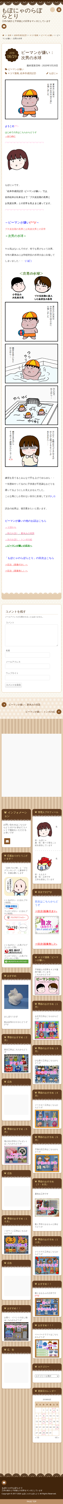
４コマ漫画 (13, 73)
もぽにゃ (53, 73)
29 (44, 1433)
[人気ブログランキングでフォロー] (16, 963)
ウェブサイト (12, 673)
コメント (10, 622)
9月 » (57, 1437)
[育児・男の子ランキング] (13, 953)
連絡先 (4, 26)
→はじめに (10, 136)
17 (50, 1421)
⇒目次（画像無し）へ (16, 570)
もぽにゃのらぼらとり (12, 1488)
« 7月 (37, 1437)
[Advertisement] (31, 765)
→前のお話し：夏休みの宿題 (19, 533)
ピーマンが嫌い (16, 69)
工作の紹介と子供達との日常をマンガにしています (22, 1490)
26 (57, 1427)
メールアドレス (13, 661)
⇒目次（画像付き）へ (16, 564)
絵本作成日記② (28, 73)
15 (44, 1421)
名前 (8, 650)
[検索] (52, 9)
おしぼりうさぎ (11, 1016)
